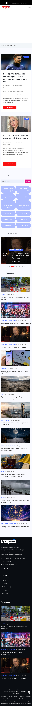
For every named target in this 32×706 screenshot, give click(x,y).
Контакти (5, 593)
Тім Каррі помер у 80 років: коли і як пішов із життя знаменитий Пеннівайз (16, 256)
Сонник (8, 219)
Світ (24, 213)
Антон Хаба (8, 85)
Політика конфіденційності (10, 587)
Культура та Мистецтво (23, 190)
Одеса (8, 197)
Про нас (4, 580)
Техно (8, 225)
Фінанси (23, 225)
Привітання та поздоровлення (23, 205)
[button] (7, 266)
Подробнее (10, 107)
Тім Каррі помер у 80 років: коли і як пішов (13, 347)
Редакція (4, 583)
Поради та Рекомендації (8, 205)
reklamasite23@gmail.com (9, 564)
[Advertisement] (16, 26)
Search (28, 181)
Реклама (4, 590)
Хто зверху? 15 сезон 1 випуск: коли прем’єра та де (16, 323)
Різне (8, 213)
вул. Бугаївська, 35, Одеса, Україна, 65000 (13, 558)
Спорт (23, 219)
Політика (24, 197)
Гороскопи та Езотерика (8, 190)
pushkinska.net (26, 703)
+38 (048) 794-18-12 (7, 561)
